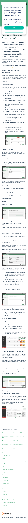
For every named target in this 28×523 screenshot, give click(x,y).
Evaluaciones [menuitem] (5, 480)
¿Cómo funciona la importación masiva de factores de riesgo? (13, 437)
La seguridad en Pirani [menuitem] (7, 486)
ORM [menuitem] (3, 458)
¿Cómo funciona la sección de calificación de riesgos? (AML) (13, 445)
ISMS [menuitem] (3, 466)
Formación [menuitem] (4, 494)
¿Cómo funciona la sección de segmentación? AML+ (12, 432)
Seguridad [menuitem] (4, 505)
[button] (25, 461)
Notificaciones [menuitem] (5, 483)
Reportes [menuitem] (4, 475)
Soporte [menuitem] (4, 488)
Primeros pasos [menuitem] (5, 452)
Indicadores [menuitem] (5, 477)
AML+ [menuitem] (5, 463)
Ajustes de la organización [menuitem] (8, 499)
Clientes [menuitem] (4, 491)
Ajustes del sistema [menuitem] (6, 497)
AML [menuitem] (3, 461)
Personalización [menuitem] (6, 455)
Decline (14, 31)
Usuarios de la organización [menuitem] (8, 502)
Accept (14, 27)
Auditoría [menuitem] (4, 472)
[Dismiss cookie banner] (23, 5)
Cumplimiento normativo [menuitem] (7, 469)
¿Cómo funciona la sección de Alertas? (10, 440)
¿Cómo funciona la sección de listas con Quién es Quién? (13, 448)
